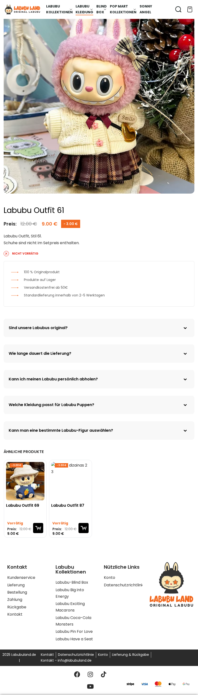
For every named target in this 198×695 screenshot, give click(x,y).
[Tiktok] (104, 674)
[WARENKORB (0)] (190, 9)
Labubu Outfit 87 (67, 505)
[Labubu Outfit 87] (70, 481)
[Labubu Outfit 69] (25, 481)
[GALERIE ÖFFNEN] (99, 98)
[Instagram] (90, 674)
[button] (38, 528)
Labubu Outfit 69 (22, 505)
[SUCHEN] (178, 9)
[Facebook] (77, 674)
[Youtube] (90, 686)
